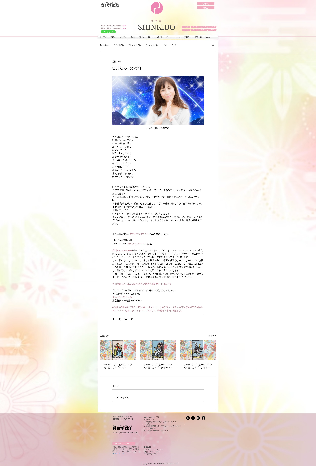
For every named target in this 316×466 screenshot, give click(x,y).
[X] (188, 418)
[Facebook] (203, 418)
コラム (174, 45)
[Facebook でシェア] (113, 319)
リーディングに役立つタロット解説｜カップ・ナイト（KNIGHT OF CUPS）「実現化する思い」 (197, 366)
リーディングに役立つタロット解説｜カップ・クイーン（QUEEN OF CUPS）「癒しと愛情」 (158, 366)
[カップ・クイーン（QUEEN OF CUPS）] (158, 350)
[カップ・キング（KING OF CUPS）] (118, 350)
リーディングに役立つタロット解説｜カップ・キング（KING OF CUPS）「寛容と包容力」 (117, 366)
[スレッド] (198, 418)
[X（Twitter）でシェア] (119, 319)
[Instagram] (193, 418)
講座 (164, 45)
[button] (123, 37)
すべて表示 (211, 335)
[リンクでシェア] (131, 319)
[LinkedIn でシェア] (125, 319)
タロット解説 (119, 45)
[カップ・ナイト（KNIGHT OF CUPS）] (198, 350)
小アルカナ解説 (152, 45)
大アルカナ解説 (135, 45)
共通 (157, 417)
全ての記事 (104, 45)
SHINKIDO (156, 27)
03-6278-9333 (149, 417)
